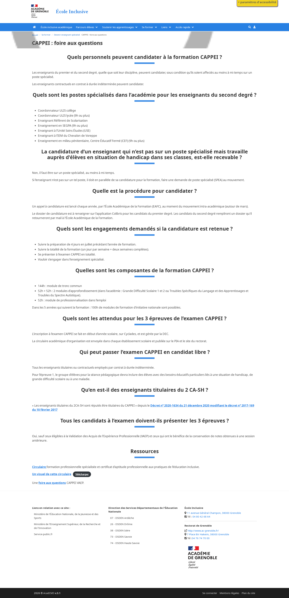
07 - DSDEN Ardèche (122, 518)
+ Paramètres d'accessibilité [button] (257, 2)
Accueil (35, 35)
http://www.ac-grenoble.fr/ (203, 530)
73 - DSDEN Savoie (121, 536)
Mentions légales (229, 593)
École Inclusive (72, 11)
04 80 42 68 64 (201, 516)
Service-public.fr (43, 534)
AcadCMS (52, 593)
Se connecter (209, 593)
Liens (164, 27)
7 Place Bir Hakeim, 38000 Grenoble (208, 534)
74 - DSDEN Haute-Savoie (124, 543)
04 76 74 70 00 (201, 538)
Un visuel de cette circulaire (51, 474)
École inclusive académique (56, 27)
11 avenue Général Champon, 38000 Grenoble (214, 513)
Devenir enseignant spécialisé (67, 34)
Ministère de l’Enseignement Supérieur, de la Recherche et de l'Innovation (67, 526)
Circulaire (39, 467)
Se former (147, 27)
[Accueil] (40, 18)
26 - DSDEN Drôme (121, 524)
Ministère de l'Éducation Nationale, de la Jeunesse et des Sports (66, 516)
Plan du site (248, 593)
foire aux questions (52, 483)
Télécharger (82, 474)
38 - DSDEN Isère (120, 530)
